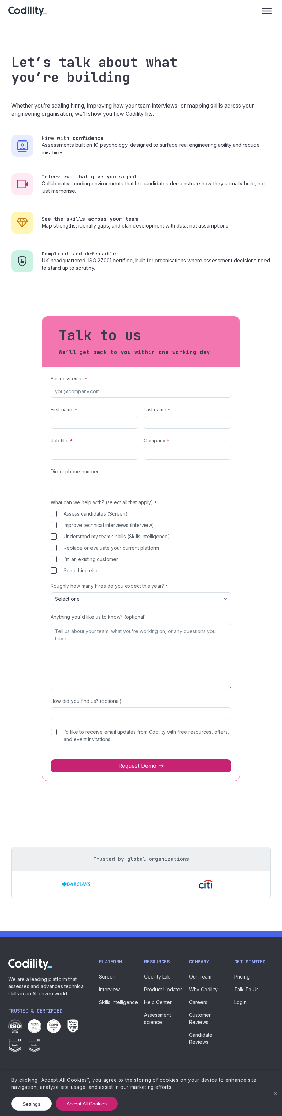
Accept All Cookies (87, 1103)
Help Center (158, 1002)
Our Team (200, 977)
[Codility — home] (27, 11)
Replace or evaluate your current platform (111, 548)
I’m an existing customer (91, 559)
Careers (198, 1002)
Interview (109, 989)
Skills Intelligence (118, 1002)
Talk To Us (246, 989)
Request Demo (137, 765)
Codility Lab (157, 977)
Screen (107, 977)
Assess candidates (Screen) (96, 514)
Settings (31, 1104)
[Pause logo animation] (260, 857)
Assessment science (157, 1018)
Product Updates (163, 989)
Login (240, 1002)
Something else (81, 570)
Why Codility (203, 989)
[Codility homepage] (30, 964)
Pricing (242, 977)
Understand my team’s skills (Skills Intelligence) (117, 536)
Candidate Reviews (201, 1038)
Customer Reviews (200, 1018)
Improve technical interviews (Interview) (109, 525)
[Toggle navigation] (267, 11)
